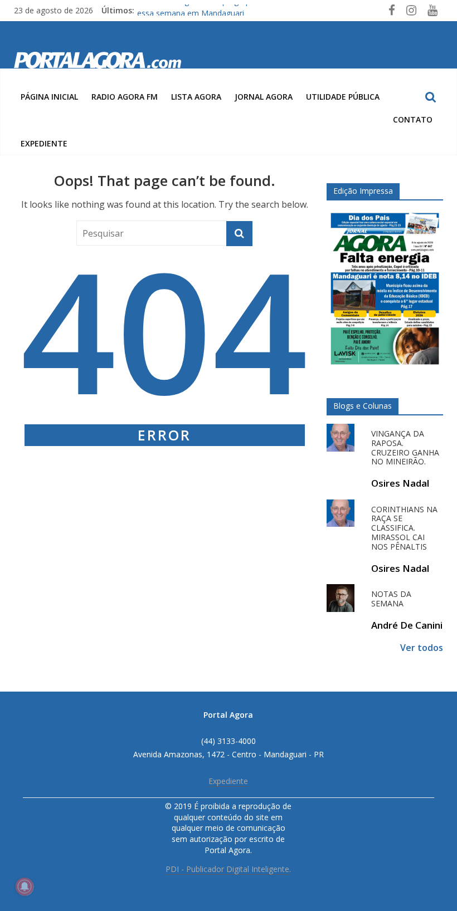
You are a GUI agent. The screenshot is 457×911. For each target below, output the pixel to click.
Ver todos (421, 647)
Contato (412, 119)
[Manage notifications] (24, 886)
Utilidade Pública (343, 96)
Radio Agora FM (124, 96)
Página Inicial (49, 96)
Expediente (44, 143)
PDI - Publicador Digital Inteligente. (228, 869)
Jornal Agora (264, 96)
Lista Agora (196, 96)
